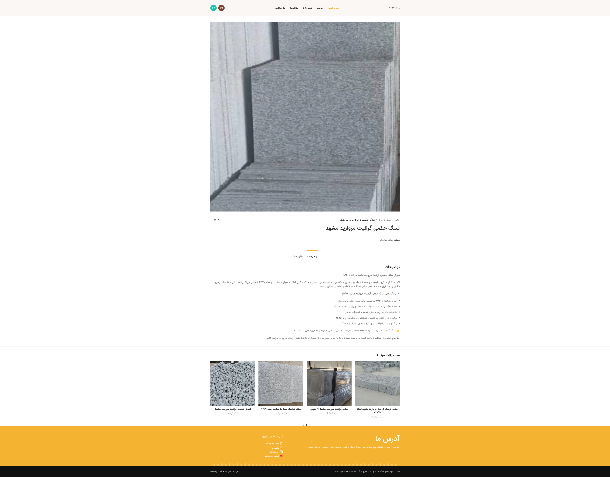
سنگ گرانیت (384, 220)
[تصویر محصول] (377, 383)
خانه (397, 220)
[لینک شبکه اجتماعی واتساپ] (213, 8)
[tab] (312, 255)
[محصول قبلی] (218, 220)
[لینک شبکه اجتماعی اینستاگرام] (221, 8)
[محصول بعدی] (212, 220)
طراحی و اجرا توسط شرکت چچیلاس (224, 471)
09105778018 (394, 8)
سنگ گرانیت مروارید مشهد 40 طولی (329, 409)
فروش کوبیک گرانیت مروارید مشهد (233, 409)
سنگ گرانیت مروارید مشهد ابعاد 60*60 (281, 409)
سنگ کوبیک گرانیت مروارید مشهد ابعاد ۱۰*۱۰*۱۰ (377, 410)
